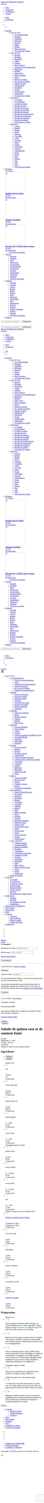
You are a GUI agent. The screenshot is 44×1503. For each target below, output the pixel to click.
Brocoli (12, 293)
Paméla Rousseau (16, 1413)
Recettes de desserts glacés (23, 114)
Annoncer (13, 1415)
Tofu (16, 163)
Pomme (12, 307)
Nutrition (13, 258)
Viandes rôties (19, 92)
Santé (12, 260)
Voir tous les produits (17, 252)
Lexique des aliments (12, 1428)
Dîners (16, 45)
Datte (12, 295)
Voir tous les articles (17, 279)
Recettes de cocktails (21, 110)
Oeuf (12, 301)
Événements (14, 269)
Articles (8, 254)
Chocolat (17, 134)
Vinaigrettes (18, 94)
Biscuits (17, 55)
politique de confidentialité (32, 988)
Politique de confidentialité (14, 1443)
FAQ (7, 1423)
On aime (13, 271)
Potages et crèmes (20, 79)
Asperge (13, 285)
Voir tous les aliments (17, 315)
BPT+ (7, 8)
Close (3, 942)
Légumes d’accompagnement (24, 67)
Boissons (17, 37)
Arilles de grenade (11, 1298)
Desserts (17, 43)
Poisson (17, 159)
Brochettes (18, 59)
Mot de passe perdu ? (8, 956)
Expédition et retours (12, 1425)
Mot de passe (6, 952)
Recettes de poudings (22, 118)
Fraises (16, 145)
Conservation (14, 265)
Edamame (13, 297)
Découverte (14, 263)
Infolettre (8, 1421)
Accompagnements (21, 35)
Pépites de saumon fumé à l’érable (17, 1217)
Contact (8, 14)
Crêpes (16, 61)
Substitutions (14, 273)
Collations (18, 39)
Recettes (8, 31)
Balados (8, 317)
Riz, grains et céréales (22, 81)
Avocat (12, 287)
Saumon (13, 313)
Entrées (17, 47)
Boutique (8, 169)
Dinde (16, 143)
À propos (8, 1409)
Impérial (9, 1059)
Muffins (17, 71)
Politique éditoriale (12, 1445)
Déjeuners (18, 41)
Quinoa (12, 311)
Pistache (13, 305)
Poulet (16, 155)
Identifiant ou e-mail (9, 948)
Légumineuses (19, 151)
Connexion (9, 10)
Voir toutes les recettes (22, 51)
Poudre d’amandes (16, 309)
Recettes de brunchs (21, 108)
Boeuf (16, 132)
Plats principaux (20, 49)
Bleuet (12, 291)
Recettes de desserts (21, 112)
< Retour (4, 1021)
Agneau (17, 126)
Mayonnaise (14, 299)
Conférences (9, 12)
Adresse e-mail (7, 974)
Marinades (18, 69)
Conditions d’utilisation (13, 1447)
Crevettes (17, 140)
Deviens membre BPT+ (9, 1017)
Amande (13, 283)
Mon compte (9, 1419)
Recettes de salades (21, 120)
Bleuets (17, 130)
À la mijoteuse (19, 102)
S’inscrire (5, 992)
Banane (17, 128)
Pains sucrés (18, 73)
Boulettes (17, 57)
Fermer (3, 940)
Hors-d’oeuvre (19, 65)
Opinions (13, 277)
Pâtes (16, 157)
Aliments (13, 256)
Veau (16, 165)
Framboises (18, 147)
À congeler (18, 100)
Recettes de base (20, 106)
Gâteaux (17, 63)
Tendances (13, 275)
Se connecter (6, 960)
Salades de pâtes (20, 84)
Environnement (15, 267)
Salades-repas (19, 86)
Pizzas (16, 77)
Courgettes (18, 136)
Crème (16, 138)
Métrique (9, 1056)
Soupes (17, 90)
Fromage (17, 149)
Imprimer (5, 1023)
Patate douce (14, 303)
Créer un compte (19, 966)
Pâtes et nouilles (20, 75)
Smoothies (18, 88)
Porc (16, 161)
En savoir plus (10, 197)
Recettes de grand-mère (22, 116)
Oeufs (16, 153)
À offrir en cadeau (20, 104)
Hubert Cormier (15, 1411)
